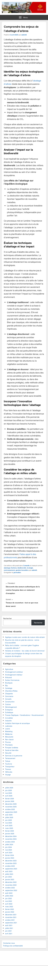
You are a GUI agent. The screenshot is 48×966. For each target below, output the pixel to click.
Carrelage (8, 688)
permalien (17, 572)
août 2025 (8, 814)
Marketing (8, 731)
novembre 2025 (11, 806)
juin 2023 (8, 876)
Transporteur (9, 766)
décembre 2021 (11, 914)
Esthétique (9, 712)
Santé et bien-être (11, 750)
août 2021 (8, 925)
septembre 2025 (11, 812)
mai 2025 (8, 823)
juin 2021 (8, 931)
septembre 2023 (11, 868)
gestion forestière (22, 570)
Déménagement (11, 707)
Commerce (9, 696)
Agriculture (9, 669)
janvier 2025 (9, 833)
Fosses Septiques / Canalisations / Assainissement (24, 715)
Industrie (8, 720)
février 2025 (9, 831)
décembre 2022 (11, 882)
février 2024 (9, 855)
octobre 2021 (10, 920)
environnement (9, 570)
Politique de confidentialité (13, 945)
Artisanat (8, 677)
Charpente (9, 693)
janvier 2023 (9, 879)
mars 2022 (9, 906)
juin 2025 (8, 820)
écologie (30, 568)
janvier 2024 (9, 858)
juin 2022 (8, 898)
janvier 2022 (9, 912)
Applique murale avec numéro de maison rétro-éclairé (25, 637)
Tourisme (8, 764)
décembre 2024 (11, 836)
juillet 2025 (9, 817)
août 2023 (8, 871)
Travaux (8, 769)
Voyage (8, 774)
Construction (9, 701)
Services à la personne (13, 755)
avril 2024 (8, 852)
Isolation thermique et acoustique (17, 723)
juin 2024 (8, 847)
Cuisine (8, 704)
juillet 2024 (9, 844)
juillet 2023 (9, 874)
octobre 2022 (10, 887)
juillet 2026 (9, 787)
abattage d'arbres (10, 568)
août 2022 (8, 893)
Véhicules (8, 772)
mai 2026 (8, 793)
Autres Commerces (12, 680)
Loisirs (7, 728)
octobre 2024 (10, 841)
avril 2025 (8, 825)
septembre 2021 (11, 922)
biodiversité (22, 568)
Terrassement (10, 758)
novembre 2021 (11, 917)
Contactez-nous (9, 943)
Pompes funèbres (11, 747)
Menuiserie (9, 736)
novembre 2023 (11, 863)
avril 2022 (8, 904)
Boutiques (9, 683)
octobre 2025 (10, 809)
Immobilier (9, 718)
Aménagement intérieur (13, 674)
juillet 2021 (9, 928)
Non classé (9, 739)
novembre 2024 (11, 839)
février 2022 (9, 909)
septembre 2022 (11, 890)
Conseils (26, 565)
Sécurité (8, 753)
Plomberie (9, 745)
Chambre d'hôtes (11, 691)
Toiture (7, 761)
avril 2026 (8, 795)
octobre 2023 (10, 866)
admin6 (24, 35)
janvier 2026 (9, 801)
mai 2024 (8, 850)
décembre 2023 (11, 860)
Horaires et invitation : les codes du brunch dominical (24, 650)
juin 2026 (8, 790)
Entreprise (9, 709)
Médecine (8, 734)
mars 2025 (9, 828)
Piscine (8, 742)
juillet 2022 (9, 895)
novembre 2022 (11, 885)
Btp (6, 685)
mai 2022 (8, 901)
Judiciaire (8, 726)
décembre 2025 (11, 804)
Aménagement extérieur (14, 672)
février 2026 (9, 798)
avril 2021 (8, 933)
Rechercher (7, 618)
